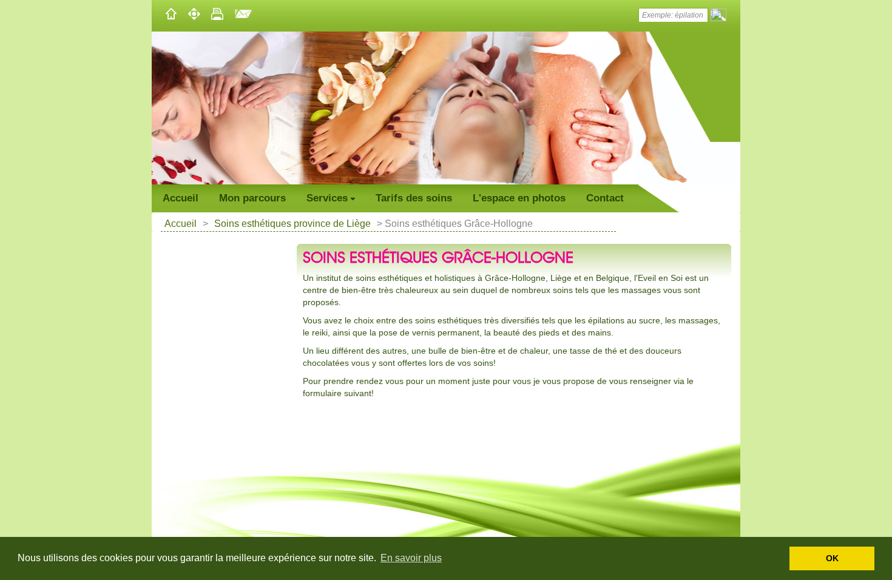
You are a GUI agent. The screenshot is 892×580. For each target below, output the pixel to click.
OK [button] (832, 558)
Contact (605, 198)
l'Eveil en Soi (658, 278)
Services (327, 198)
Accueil (180, 198)
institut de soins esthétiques (368, 278)
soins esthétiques (448, 320)
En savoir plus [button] (411, 558)
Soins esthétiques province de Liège (292, 223)
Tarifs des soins (414, 198)
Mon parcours (252, 198)
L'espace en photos (519, 198)
